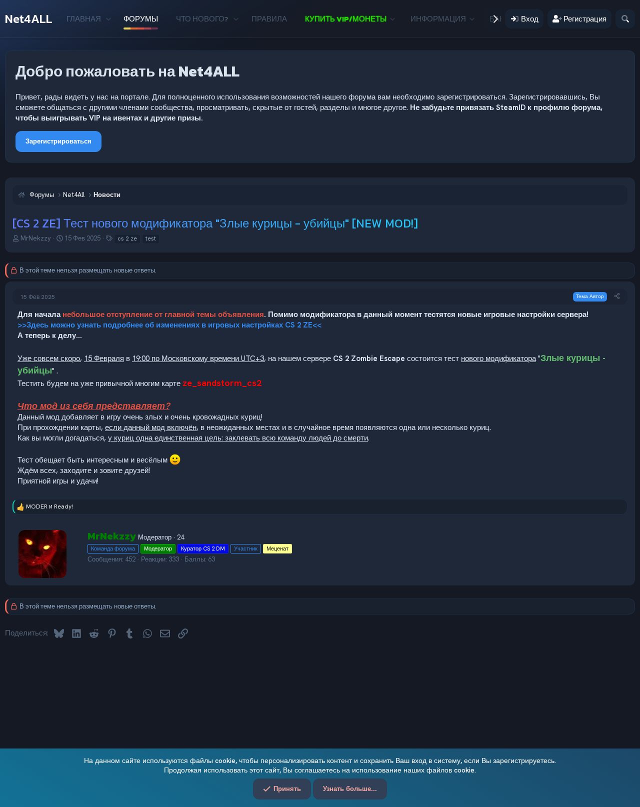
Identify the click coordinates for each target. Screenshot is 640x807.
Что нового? (202, 18)
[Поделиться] (617, 296)
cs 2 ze (127, 238)
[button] (108, 19)
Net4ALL (28, 19)
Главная (83, 18)
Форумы (141, 18)
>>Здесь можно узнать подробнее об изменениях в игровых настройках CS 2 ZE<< (170, 325)
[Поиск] (625, 18)
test (151, 238)
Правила (269, 18)
